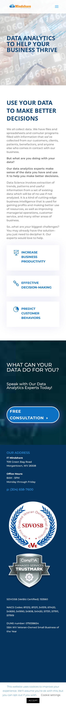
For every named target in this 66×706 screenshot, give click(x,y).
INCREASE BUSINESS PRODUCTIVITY (33, 257)
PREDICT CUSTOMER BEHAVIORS (30, 313)
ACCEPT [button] (33, 700)
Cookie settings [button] (50, 695)
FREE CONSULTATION (27, 414)
